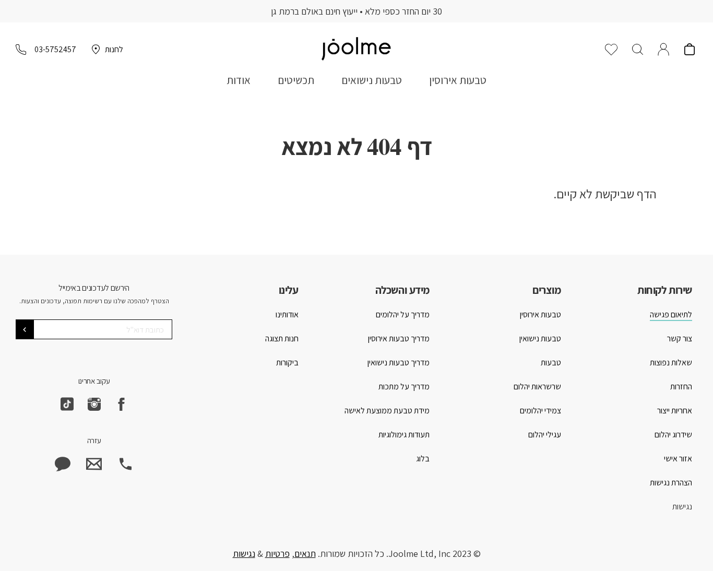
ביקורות (287, 362)
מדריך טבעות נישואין (398, 362)
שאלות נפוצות (671, 362)
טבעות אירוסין (457, 80)
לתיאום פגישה (671, 314)
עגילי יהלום (544, 434)
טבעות (551, 362)
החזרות (681, 386)
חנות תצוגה (282, 338)
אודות (239, 80)
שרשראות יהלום (537, 386)
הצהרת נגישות (671, 482)
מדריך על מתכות (404, 386)
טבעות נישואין (540, 338)
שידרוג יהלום (673, 434)
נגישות (682, 506)
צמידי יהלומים (540, 410)
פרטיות (277, 554)
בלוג (423, 458)
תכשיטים (296, 80)
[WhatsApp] (62, 464)
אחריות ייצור (674, 410)
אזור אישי (678, 458)
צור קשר (679, 338)
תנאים (305, 554)
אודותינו (287, 314)
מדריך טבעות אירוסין (399, 338)
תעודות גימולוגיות (404, 434)
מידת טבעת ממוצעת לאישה (387, 410)
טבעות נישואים (371, 80)
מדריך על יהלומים (403, 314)
